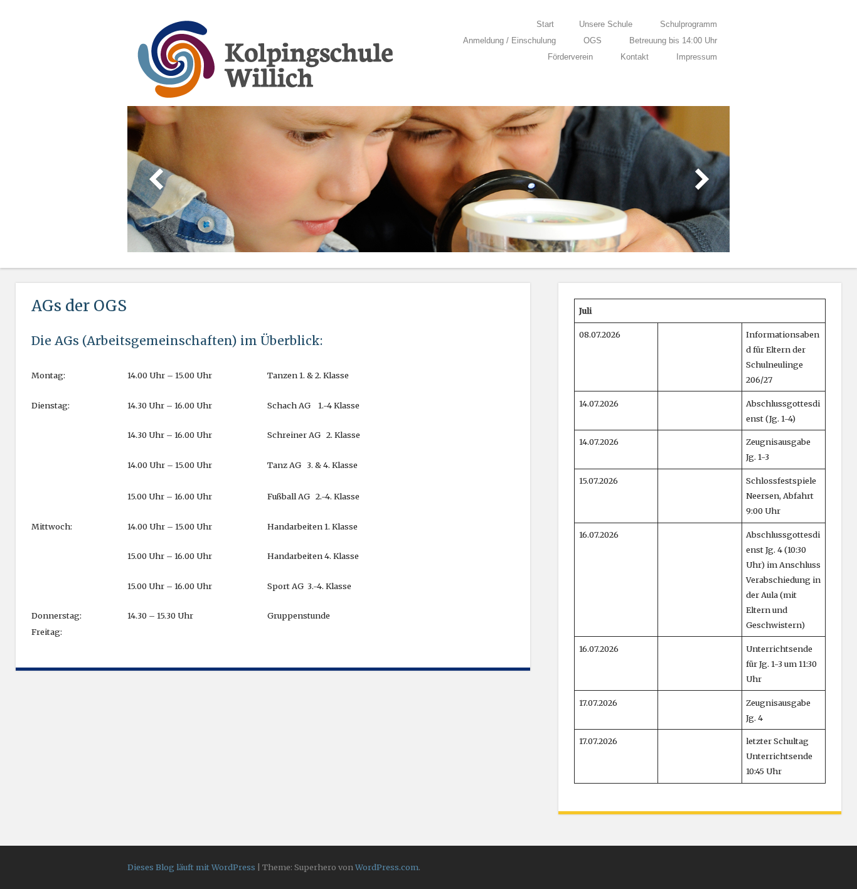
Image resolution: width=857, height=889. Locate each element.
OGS (592, 40)
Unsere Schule (605, 24)
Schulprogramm (688, 24)
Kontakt (634, 56)
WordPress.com (386, 867)
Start (545, 24)
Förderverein (570, 56)
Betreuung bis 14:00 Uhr (673, 40)
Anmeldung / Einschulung (509, 40)
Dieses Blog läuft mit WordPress (191, 867)
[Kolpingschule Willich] (265, 98)
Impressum (696, 56)
